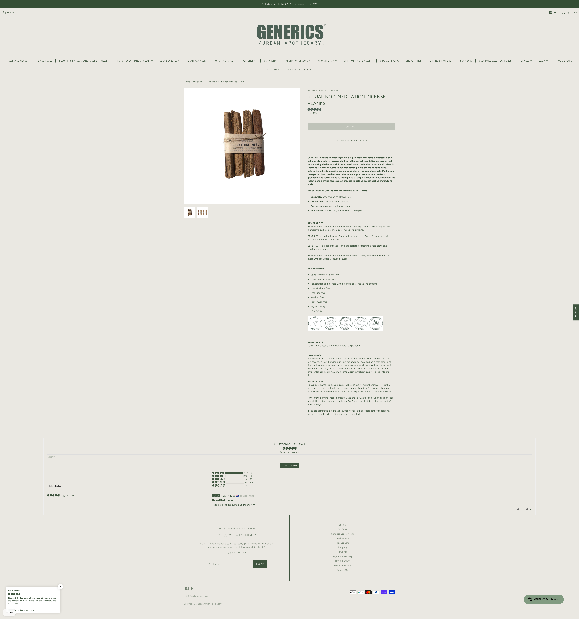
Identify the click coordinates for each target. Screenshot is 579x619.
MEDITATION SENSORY (297, 61)
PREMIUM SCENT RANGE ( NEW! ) (133, 61)
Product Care (342, 542)
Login (568, 12)
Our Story (342, 529)
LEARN (542, 61)
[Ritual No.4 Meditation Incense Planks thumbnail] (189, 212)
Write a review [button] (289, 465)
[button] (314, 109)
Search (10, 12)
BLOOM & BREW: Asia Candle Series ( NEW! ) (84, 61)
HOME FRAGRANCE (223, 61)
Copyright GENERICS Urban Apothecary (203, 603)
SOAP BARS (466, 61)
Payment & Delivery (342, 556)
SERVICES (524, 61)
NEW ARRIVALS (44, 61)
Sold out (351, 126)
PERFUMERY (248, 61)
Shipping (342, 547)
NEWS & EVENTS (563, 61)
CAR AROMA (270, 61)
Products (197, 81)
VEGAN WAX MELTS (197, 61)
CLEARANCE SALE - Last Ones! (495, 61)
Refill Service (342, 538)
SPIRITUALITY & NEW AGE (357, 61)
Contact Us (342, 570)
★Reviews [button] (576, 312)
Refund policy (342, 561)
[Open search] (4, 12)
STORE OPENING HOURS (299, 69)
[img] (53, 495)
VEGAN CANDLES (168, 61)
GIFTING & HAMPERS (440, 61)
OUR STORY (273, 69)
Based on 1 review (289, 452)
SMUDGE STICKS (414, 61)
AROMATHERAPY (326, 61)
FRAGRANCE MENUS (17, 61)
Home (187, 81)
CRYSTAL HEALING (389, 61)
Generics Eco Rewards (342, 533)
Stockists (342, 552)
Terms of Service (342, 565)
